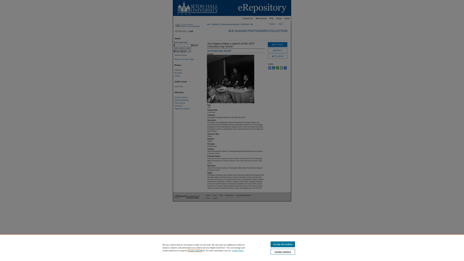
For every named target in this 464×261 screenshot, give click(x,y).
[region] (232, 247)
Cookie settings (194, 251)
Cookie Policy (238, 251)
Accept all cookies (282, 244)
